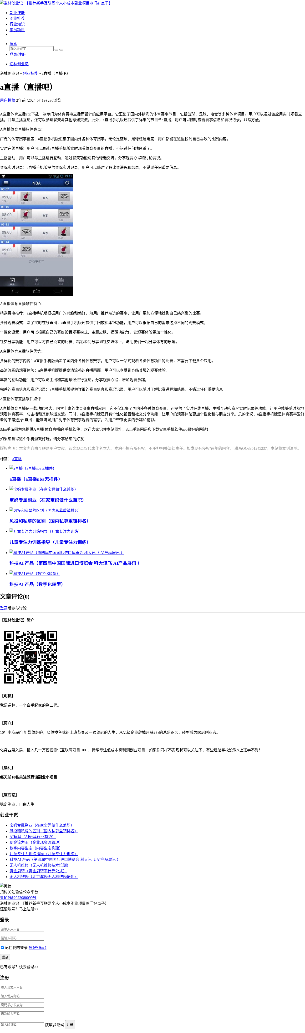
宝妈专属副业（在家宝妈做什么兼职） (48, 500)
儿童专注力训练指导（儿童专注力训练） (50, 542)
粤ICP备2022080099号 (18, 898)
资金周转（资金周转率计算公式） (38, 871)
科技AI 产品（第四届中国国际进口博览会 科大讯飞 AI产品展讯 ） (76, 563)
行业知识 (17, 24)
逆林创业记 (19, 64)
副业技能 (17, 13)
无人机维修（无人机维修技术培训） (40, 865)
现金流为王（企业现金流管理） (36, 842)
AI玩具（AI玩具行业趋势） (33, 837)
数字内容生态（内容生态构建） (36, 848)
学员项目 (17, 30)
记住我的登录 (16, 948)
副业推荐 (17, 18)
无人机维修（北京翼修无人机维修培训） (44, 877)
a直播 (17, 459)
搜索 (13, 44)
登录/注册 (18, 54)
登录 (4, 608)
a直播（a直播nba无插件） (36, 479)
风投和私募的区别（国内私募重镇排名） (50, 521)
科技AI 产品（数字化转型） (38, 584)
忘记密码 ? (37, 948)
